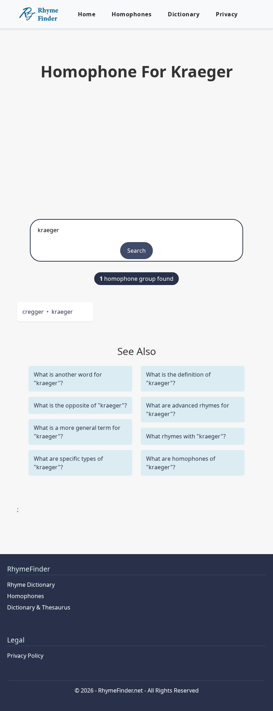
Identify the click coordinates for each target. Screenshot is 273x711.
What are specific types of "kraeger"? (68, 463)
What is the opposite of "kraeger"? (80, 405)
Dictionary (183, 14)
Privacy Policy (25, 656)
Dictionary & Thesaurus (38, 607)
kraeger (62, 312)
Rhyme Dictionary (31, 585)
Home (86, 14)
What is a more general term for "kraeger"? (77, 432)
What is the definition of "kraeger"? (178, 379)
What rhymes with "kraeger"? (186, 436)
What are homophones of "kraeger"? (180, 463)
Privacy (227, 14)
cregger (33, 312)
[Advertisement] (136, 148)
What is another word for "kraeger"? (68, 379)
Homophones (131, 14)
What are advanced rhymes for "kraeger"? (187, 409)
